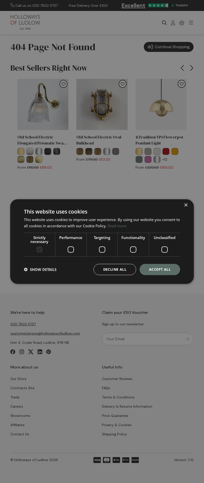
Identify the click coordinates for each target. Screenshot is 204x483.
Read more (117, 225)
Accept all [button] (160, 269)
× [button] (186, 205)
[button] (40, 269)
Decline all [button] (114, 269)
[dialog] (102, 241)
